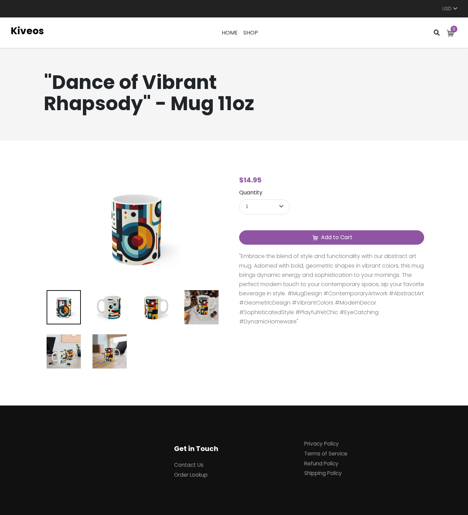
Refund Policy (321, 463)
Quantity (250, 192)
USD (447, 8)
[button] (264, 207)
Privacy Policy (321, 443)
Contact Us (189, 464)
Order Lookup (191, 474)
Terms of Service (325, 453)
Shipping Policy (323, 473)
